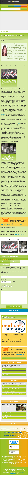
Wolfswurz (5, 374)
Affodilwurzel (6, 372)
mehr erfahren (14, 358)
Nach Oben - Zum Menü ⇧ (14, 423)
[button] (24, 9)
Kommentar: (4, 289)
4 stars (9, 286)
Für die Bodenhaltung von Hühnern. (11, 391)
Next (26, 247)
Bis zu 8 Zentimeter (7, 417)
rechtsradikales (5, 125)
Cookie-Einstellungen (6, 429)
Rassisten (18, 123)
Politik (11, 127)
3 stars (7, 286)
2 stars (4, 286)
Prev (2, 247)
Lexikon (17, 5)
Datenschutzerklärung (13, 428)
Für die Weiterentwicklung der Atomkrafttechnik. (14, 393)
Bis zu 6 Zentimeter (7, 415)
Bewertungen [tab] (5, 261)
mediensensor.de (7, 338)
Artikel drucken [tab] (15, 261)
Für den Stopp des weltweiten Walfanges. (12, 385)
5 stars (11, 286)
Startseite (4, 5)
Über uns (22, 428)
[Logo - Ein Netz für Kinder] (14, 442)
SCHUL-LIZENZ (20, 354)
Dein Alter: (3, 279)
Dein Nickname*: (4, 275)
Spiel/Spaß (24, 5)
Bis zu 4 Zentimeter (7, 412)
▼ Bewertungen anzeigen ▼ (14, 310)
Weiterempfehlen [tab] (5, 264)
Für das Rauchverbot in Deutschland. (11, 388)
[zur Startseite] (14, 1)
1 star (2, 286)
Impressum (3, 428)
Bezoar (4, 369)
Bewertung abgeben (19, 234)
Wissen (10, 5)
